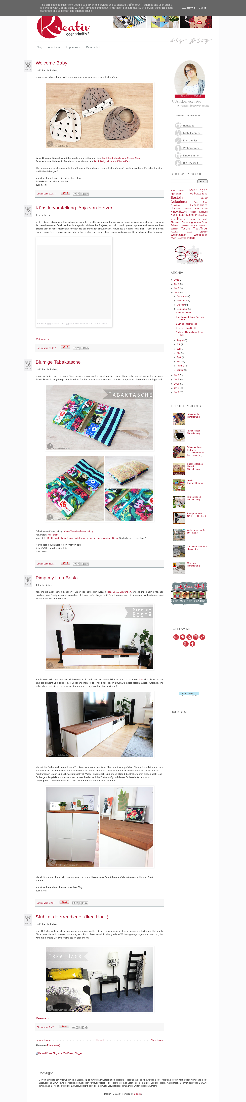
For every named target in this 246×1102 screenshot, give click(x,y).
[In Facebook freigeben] (84, 194)
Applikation (176, 193)
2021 (177, 280)
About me (54, 47)
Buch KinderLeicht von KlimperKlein (121, 158)
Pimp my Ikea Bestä (57, 577)
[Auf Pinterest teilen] (87, 194)
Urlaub (189, 232)
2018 (177, 288)
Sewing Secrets (189, 225)
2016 (177, 375)
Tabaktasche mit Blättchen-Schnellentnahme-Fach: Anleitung (195, 451)
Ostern (193, 219)
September (182, 309)
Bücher (204, 198)
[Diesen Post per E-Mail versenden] (74, 194)
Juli (179, 344)
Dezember (182, 296)
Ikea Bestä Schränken (119, 591)
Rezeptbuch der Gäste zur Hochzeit (196, 514)
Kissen (193, 212)
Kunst (174, 214)
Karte (205, 208)
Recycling (187, 222)
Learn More (188, 8)
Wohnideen (201, 234)
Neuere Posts (43, 1040)
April (179, 357)
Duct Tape (201, 202)
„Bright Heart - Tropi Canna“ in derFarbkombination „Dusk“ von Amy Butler (82, 538)
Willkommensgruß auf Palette (195, 531)
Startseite (100, 1040)
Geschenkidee (199, 205)
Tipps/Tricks (200, 228)
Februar (181, 365)
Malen (190, 214)
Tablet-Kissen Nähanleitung (193, 432)
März (179, 361)
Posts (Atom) (53, 1045)
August (180, 340)
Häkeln (188, 209)
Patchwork (203, 219)
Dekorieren (179, 202)
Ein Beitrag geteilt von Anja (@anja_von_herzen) (63, 323)
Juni (179, 349)
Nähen (182, 218)
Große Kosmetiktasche (195, 481)
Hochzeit (176, 208)
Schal (205, 222)
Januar (180, 370)
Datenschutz (94, 47)
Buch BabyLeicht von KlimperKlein (112, 161)
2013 (177, 388)
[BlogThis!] (78, 194)
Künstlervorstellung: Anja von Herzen (74, 207)
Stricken (174, 229)
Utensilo (204, 231)
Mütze (173, 219)
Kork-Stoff (53, 534)
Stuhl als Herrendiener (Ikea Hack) (72, 916)
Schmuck (175, 225)
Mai (179, 353)
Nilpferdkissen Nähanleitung (194, 498)
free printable (188, 238)
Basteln (177, 197)
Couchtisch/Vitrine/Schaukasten (197, 548)
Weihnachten (178, 234)
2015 (177, 379)
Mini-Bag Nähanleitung (193, 564)
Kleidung (203, 212)
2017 (177, 292)
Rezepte (197, 222)
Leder (182, 215)
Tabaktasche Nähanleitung (193, 415)
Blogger (137, 1094)
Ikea (141, 679)
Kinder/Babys (179, 211)
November (182, 300)
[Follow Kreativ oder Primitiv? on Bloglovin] (189, 695)
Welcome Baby (51, 62)
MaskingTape (201, 215)
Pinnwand (175, 222)
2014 (177, 384)
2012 (177, 392)
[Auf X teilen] (81, 194)
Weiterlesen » (42, 339)
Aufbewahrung (199, 193)
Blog (39, 47)
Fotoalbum (175, 205)
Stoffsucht (203, 225)
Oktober (181, 305)
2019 (177, 284)
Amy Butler (177, 190)
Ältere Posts (157, 1040)
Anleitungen (198, 190)
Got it (202, 8)
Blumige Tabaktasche (58, 362)
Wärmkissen (176, 238)
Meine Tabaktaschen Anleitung (78, 531)
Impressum (73, 47)
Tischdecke (175, 232)
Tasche (185, 228)
